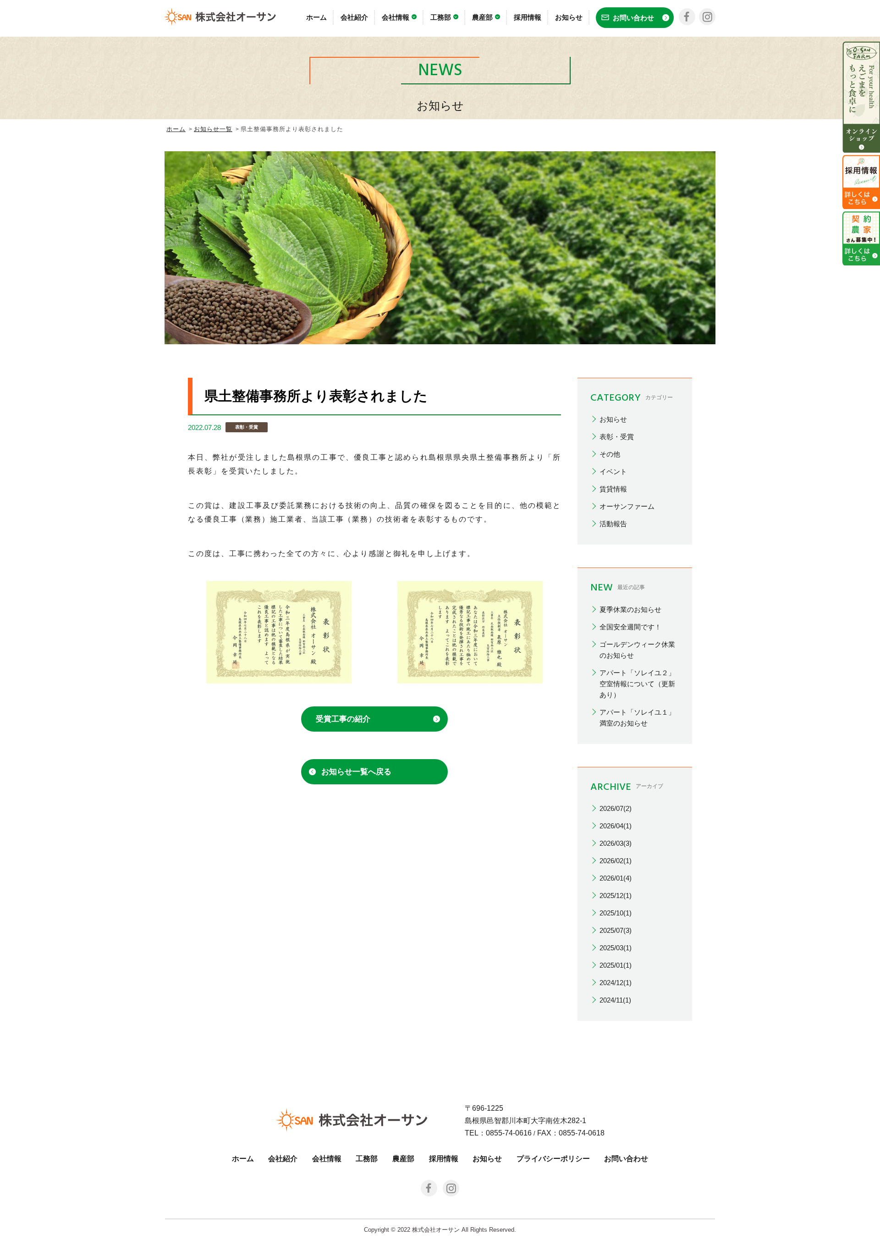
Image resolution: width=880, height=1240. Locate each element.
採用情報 (527, 17)
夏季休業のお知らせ (630, 609)
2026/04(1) (616, 826)
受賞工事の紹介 (343, 719)
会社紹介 (354, 17)
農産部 (482, 17)
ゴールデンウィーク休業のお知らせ (637, 649)
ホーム (316, 17)
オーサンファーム (627, 506)
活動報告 (613, 524)
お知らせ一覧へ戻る (356, 771)
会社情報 (395, 17)
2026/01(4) (616, 878)
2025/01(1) (616, 965)
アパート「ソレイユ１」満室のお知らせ (637, 717)
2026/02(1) (616, 861)
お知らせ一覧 (213, 129)
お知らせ (569, 17)
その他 (610, 454)
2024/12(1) (616, 982)
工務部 (440, 17)
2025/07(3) (616, 930)
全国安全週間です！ (630, 627)
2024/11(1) (615, 1000)
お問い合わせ (626, 1159)
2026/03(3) (616, 843)
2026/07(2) (616, 808)
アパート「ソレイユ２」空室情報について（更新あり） (637, 684)
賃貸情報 (613, 489)
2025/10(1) (616, 913)
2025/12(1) (616, 895)
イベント (613, 471)
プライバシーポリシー (553, 1159)
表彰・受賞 (617, 437)
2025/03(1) (616, 948)
